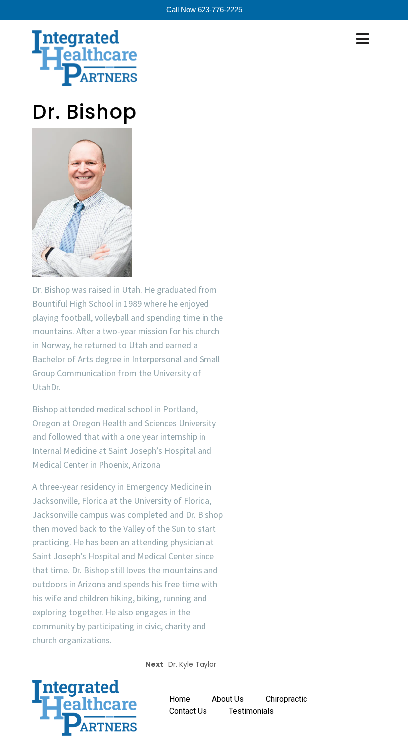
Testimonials (251, 711)
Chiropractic (286, 699)
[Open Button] (362, 39)
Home (179, 699)
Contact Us (188, 711)
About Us (228, 699)
